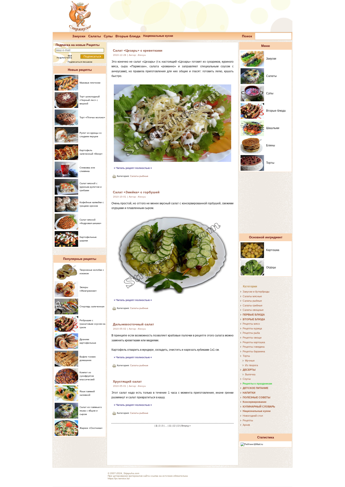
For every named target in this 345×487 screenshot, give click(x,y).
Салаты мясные (252, 296)
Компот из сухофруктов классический (87, 376)
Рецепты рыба (251, 332)
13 (178, 426)
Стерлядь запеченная (92, 306)
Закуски (78, 36)
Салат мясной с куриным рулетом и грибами (91, 187)
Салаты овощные (253, 309)
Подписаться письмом (80, 62)
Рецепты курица (252, 328)
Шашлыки (272, 128)
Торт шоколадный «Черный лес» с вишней (90, 100)
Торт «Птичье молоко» (92, 117)
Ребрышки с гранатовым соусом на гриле (92, 324)
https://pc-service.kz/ (119, 478)
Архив (246, 424)
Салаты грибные (252, 305)
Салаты (94, 36)
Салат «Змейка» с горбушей (136, 192)
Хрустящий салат (127, 381)
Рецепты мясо (251, 323)
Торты (270, 162)
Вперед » (186, 426)
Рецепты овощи (252, 337)
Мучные (250, 360)
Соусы (247, 378)
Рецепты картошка (254, 342)
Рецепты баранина (254, 351)
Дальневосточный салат (133, 324)
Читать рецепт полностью (133, 168)
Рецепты (248, 420)
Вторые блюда (127, 36)
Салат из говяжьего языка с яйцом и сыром (91, 410)
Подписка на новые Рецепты (78, 45)
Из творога (251, 365)
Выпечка (250, 374)
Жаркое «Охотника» (91, 428)
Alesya (142, 55)
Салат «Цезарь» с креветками (137, 50)
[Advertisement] (265, 205)
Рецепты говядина (253, 346)
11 (170, 426)
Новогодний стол (253, 415)
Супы (108, 36)
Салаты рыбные (139, 176)
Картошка (272, 250)
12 (174, 426)
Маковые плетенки (90, 82)
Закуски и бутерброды (256, 291)
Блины (270, 145)
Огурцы (271, 267)
